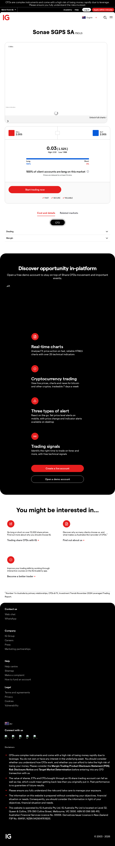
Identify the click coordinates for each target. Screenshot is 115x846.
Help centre (11, 666)
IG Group (10, 635)
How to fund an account (18, 679)
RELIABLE (69, 198)
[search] (105, 17)
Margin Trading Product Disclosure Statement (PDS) (80, 765)
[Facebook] (21, 737)
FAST (47, 198)
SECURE (56, 198)
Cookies (9, 701)
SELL (18, 132)
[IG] (6, 17)
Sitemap (9, 670)
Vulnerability (11, 705)
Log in (86, 10)
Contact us (11, 609)
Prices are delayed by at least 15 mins (57, 175)
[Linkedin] (6, 737)
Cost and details (46, 212)
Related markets (69, 212)
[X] (14, 737)
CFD (57, 222)
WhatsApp (10, 618)
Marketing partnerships (17, 648)
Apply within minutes (103, 10)
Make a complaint (14, 675)
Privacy (9, 696)
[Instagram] (35, 737)
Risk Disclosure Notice (21, 769)
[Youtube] (28, 737)
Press (7, 644)
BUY (101, 132)
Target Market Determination (55, 769)
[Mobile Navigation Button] (111, 17)
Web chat (10, 614)
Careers (9, 640)
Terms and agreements (17, 692)
